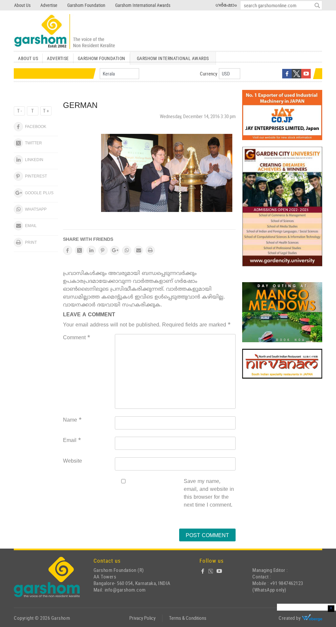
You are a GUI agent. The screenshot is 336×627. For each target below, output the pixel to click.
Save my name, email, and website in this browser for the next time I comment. (209, 493)
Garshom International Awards (142, 5)
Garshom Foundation (86, 5)
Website (72, 461)
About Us (22, 5)
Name (72, 420)
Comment (76, 338)
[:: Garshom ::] (65, 32)
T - (19, 110)
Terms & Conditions (187, 618)
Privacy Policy (142, 618)
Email (72, 440)
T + (46, 110)
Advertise (48, 5)
